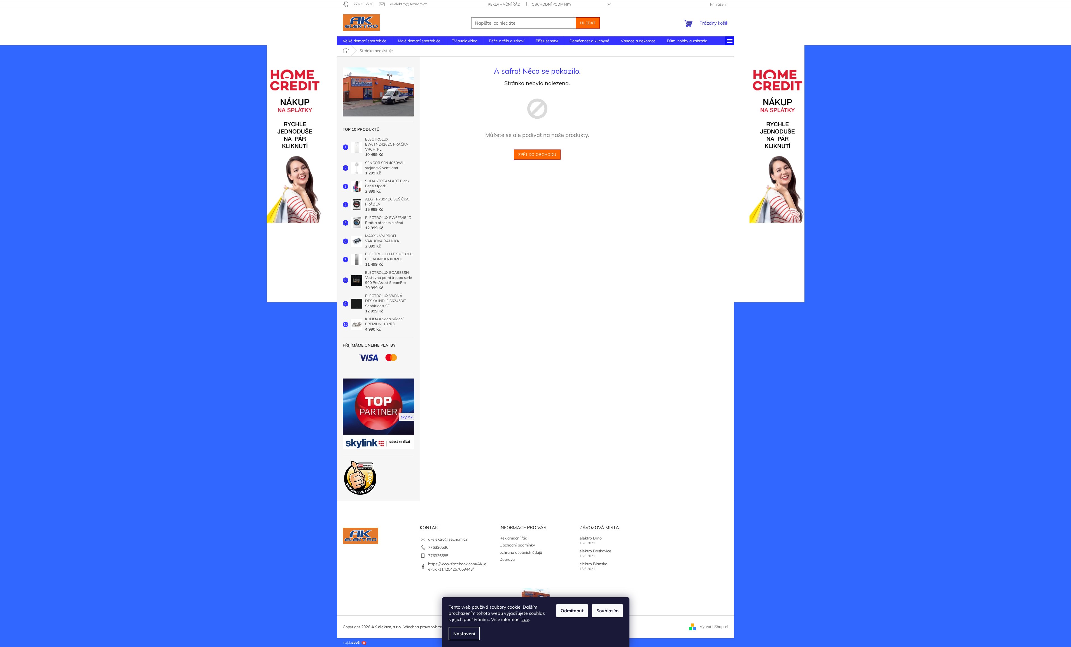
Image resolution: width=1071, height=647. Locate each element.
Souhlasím (607, 610)
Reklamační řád (504, 4)
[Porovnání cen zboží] (355, 642)
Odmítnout (572, 610)
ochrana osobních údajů (521, 552)
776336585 (438, 555)
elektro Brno (591, 538)
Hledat (587, 22)
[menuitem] (364, 40)
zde (525, 619)
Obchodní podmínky (551, 4)
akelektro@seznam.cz (447, 539)
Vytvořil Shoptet (714, 626)
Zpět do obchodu (537, 154)
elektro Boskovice (595, 550)
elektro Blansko (593, 563)
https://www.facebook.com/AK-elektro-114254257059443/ (457, 566)
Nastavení (464, 633)
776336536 (438, 547)
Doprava (507, 559)
